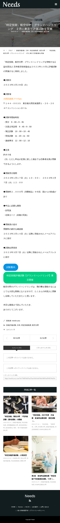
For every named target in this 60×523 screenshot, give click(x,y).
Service (20, 507)
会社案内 (35, 507)
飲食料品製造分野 (45, 429)
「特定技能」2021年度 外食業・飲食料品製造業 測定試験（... (43, 418)
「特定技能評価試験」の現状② (15, 455)
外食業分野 (41, 427)
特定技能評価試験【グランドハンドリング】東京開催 (30, 277)
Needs (30, 496)
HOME (13, 507)
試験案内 (10, 267)
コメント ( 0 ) (16, 348)
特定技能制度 (38, 31)
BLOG (28, 507)
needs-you (16, 321)
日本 (32, 31)
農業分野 (23, 461)
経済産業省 (9, 428)
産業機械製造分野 (12, 425)
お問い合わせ (44, 507)
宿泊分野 (23, 458)
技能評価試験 (26, 31)
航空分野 (46, 31)
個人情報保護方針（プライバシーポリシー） (31, 510)
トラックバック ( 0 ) (43, 348)
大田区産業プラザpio (12, 99)
